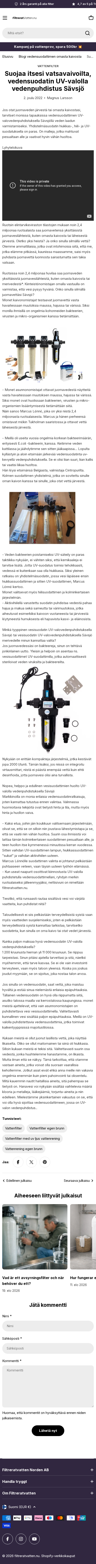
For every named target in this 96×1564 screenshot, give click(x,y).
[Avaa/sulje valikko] (5, 18)
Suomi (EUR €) (19, 1507)
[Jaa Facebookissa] (18, 1162)
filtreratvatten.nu (27, 1556)
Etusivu (7, 56)
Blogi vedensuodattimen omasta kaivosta (50, 56)
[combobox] (48, 33)
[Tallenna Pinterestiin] (45, 1162)
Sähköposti (12, 1338)
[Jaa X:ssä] (31, 1162)
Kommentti (11, 1361)
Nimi (7, 1316)
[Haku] (87, 33)
